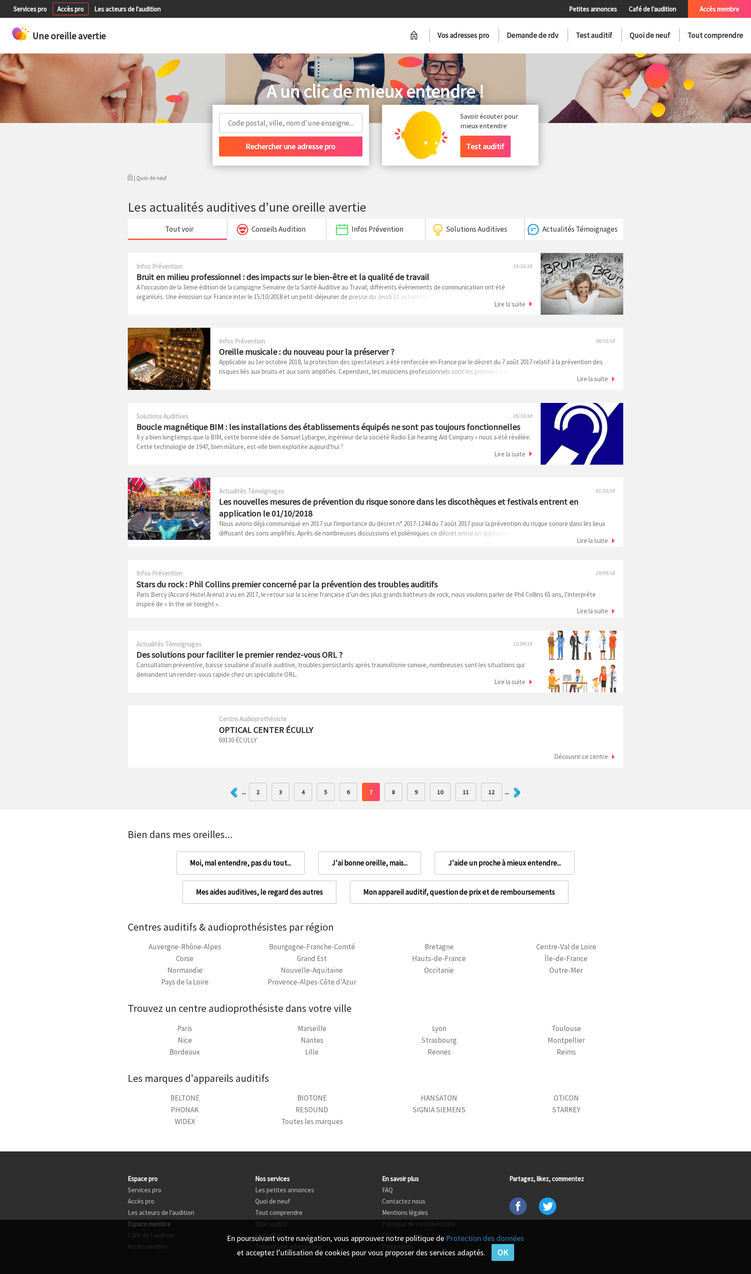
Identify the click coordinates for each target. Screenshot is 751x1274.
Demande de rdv (532, 35)
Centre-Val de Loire (566, 946)
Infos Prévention (377, 229)
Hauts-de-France (439, 958)
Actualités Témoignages (580, 229)
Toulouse (566, 1028)
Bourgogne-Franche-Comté (312, 946)
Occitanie (439, 970)
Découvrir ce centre (581, 756)
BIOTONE (312, 1098)
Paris (184, 1028)
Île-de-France (566, 958)
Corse (184, 958)
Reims (566, 1052)
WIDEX (185, 1121)
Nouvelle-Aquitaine (312, 970)
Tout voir (179, 229)
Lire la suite (509, 304)
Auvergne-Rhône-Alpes (185, 946)
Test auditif (594, 35)
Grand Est (312, 958)
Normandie (185, 970)
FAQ (387, 1190)
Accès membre (719, 9)
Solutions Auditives (476, 229)
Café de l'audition (652, 9)
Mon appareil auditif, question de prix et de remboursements (459, 892)
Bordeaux (184, 1052)
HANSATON (439, 1098)
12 (491, 792)
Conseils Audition (279, 229)
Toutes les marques (312, 1121)
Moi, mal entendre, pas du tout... (240, 863)
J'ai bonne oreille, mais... (370, 863)
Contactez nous (403, 1201)
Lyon (439, 1028)
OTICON (566, 1098)
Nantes (312, 1040)
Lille (312, 1052)
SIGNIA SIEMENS (438, 1109)
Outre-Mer (566, 970)
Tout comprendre (715, 35)
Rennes (439, 1052)
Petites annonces (593, 9)
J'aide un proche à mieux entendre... (504, 863)
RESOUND (312, 1109)
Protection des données (485, 1238)
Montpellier (566, 1040)
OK (503, 1252)
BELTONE (184, 1098)
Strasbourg (439, 1040)
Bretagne (439, 946)
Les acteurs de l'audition (127, 9)
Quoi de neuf (650, 35)
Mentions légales (405, 1212)
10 (440, 792)
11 (466, 792)
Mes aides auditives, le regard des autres (259, 892)
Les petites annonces (284, 1190)
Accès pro (70, 9)
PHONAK (185, 1109)
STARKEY (566, 1109)
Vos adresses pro (463, 35)
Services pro (30, 9)
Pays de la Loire (185, 982)
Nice (185, 1040)
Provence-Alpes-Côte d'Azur (312, 982)
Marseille (312, 1028)
